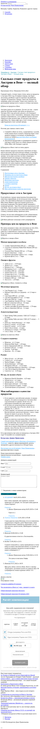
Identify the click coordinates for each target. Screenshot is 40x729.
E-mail (3, 467)
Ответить (8, 507)
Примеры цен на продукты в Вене (16, 175)
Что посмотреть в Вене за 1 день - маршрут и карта (18, 587)
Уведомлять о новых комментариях (14, 490)
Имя (3, 463)
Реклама (7, 719)
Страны (7, 65)
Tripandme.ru (5, 72)
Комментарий (5, 474)
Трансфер (8, 62)
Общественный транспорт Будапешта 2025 (15, 594)
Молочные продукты (12, 180)
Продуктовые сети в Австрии (14, 173)
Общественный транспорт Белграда (13, 590)
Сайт (2, 471)
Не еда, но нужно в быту (13, 187)
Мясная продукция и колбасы (14, 176)
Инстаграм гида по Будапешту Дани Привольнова (17, 448)
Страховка (8, 67)
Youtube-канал (5, 457)
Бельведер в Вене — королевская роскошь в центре (18, 698)
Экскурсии (8, 60)
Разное (7, 185)
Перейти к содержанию (8, 1)
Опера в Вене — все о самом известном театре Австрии (19, 678)
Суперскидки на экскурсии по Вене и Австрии (16, 694)
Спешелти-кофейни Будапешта (11, 584)
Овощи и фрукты (10, 178)
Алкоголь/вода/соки (11, 182)
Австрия (13, 72)
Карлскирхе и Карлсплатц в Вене (12, 684)
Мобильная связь (10, 69)
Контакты (8, 717)
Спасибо (7, 12)
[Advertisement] (20, 36)
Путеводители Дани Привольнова (12, 5)
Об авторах (8, 14)
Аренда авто (9, 64)
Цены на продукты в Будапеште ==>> (17, 125)
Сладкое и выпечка (11, 183)
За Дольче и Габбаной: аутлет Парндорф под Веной (18, 675)
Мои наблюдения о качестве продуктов (18, 189)
